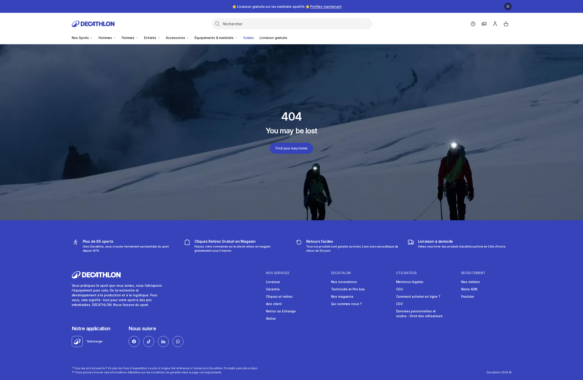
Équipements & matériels (214, 38)
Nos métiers (470, 282)
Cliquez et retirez (279, 296)
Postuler (467, 296)
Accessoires (176, 38)
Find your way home (291, 148)
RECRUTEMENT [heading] (473, 273)
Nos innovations (344, 282)
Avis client (274, 304)
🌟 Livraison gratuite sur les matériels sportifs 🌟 (286, 6)
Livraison (273, 282)
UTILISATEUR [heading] (406, 273)
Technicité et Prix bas (348, 289)
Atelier (271, 318)
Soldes (248, 38)
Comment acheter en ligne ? (418, 296)
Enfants (150, 38)
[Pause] (508, 6)
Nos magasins (342, 296)
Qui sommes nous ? (346, 304)
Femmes (128, 38)
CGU (399, 289)
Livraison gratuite (273, 38)
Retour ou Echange (281, 311)
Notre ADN (469, 289)
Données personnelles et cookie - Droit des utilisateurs (419, 313)
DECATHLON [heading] (341, 273)
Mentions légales (410, 282)
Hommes (106, 38)
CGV (399, 304)
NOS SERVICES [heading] (277, 273)
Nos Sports (81, 38)
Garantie (273, 289)
